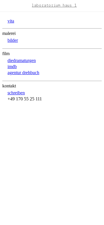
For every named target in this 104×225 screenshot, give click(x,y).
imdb (12, 66)
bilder (13, 40)
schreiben (16, 92)
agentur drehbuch (23, 72)
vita (11, 20)
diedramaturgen (22, 60)
